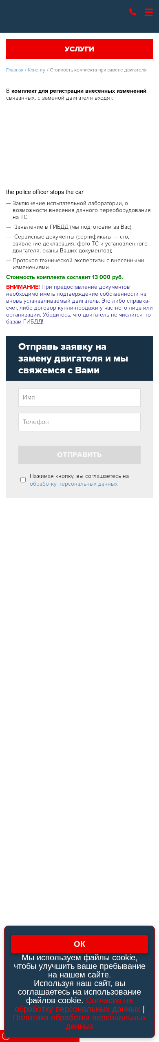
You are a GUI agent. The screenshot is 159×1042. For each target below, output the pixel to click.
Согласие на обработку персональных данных (77, 1004)
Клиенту (36, 70)
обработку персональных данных (74, 483)
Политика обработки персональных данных (79, 1022)
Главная (14, 70)
